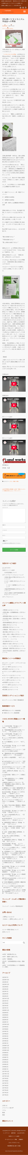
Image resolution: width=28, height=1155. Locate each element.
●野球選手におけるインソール (10, 669)
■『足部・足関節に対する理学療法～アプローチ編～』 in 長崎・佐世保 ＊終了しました (14, 828)
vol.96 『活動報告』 (7, 959)
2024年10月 (5, 979)
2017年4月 (5, 1090)
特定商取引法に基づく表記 (14, 1145)
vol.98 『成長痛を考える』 (9, 954)
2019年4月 (5, 1038)
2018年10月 (5, 1050)
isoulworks (5, 26)
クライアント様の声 (8, 1108)
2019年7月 (5, 1031)
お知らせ (4, 1105)
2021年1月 (5, 1008)
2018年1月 (5, 1069)
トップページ (6, 1133)
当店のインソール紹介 (8, 570)
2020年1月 (5, 1022)
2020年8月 (5, 1015)
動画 (14, 481)
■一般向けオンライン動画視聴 (10, 713)
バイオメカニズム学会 (10, 54)
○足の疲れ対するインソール (10, 641)
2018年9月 (5, 1052)
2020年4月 (5, 1019)
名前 (4, 525)
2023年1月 (5, 991)
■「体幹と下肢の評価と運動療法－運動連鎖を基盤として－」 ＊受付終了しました (14, 807)
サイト (3, 535)
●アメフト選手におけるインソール (12, 684)
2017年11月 (5, 1073)
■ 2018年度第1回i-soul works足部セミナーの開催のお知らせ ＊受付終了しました (13, 862)
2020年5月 (5, 1017)
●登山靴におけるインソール (10, 689)
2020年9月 (5, 1012)
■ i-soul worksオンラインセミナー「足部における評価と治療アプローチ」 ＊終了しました (13, 763)
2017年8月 (5, 1081)
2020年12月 (5, 1010)
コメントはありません (7, 28)
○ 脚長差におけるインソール (10, 610)
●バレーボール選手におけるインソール (13, 677)
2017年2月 (5, 1095)
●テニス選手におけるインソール (11, 680)
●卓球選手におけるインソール (10, 682)
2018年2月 (5, 1066)
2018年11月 (5, 1048)
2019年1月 (5, 1043)
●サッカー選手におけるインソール (12, 666)
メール (4, 530)
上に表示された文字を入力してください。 (12, 543)
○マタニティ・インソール (9, 639)
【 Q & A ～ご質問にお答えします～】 (13, 919)
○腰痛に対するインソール (9, 625)
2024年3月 (5, 982)
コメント (5, 507)
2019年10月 (5, 1024)
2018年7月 (5, 1057)
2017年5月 (5, 1088)
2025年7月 (5, 977)
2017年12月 (5, 1071)
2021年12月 (5, 998)
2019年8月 (5, 1029)
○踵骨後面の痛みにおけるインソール (12, 616)
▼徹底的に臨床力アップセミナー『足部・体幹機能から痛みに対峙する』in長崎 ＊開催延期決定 (13, 784)
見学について (6, 932)
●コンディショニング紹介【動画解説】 (13, 700)
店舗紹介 (21, 1139)
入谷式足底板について (10, 572)
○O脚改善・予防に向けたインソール (12, 629)
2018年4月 (5, 1062)
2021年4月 (5, 1005)
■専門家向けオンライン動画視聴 (11, 710)
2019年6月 (5, 1033)
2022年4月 (5, 993)
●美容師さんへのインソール (10, 687)
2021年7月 (5, 1001)
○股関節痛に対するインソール (10, 627)
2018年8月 (5, 1055)
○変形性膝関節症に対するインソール (12, 622)
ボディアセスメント (8, 596)
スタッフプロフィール (14, 1142)
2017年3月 (5, 1092)
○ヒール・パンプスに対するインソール (13, 646)
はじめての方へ (6, 567)
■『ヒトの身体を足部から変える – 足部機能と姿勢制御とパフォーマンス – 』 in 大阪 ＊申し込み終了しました (14, 891)
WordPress (20, 1151)
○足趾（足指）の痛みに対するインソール (14, 634)
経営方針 (13, 1133)
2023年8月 (5, 986)
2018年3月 (5, 1064)
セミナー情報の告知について (10, 929)
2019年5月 (5, 1036)
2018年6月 (5, 1059)
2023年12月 (5, 984)
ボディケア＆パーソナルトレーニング (12, 575)
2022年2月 (5, 996)
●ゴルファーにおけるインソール (11, 675)
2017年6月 (5, 1085)
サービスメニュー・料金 (11, 1139)
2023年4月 (5, 989)
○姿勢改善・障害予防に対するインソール (14, 648)
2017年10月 (5, 1076)
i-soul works (8, 10)
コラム (10, 481)
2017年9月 (5, 1078)
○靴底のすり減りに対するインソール (12, 643)
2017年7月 (5, 1083)
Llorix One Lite (8, 1151)
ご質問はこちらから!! (8, 916)
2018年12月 (5, 1045)
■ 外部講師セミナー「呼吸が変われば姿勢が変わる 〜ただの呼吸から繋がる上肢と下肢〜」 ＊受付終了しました (14, 853)
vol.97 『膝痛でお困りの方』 (10, 956)
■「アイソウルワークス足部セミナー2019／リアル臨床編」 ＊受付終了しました (13, 801)
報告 (17, 481)
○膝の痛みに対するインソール (10, 632)
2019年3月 (5, 1041)
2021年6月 (5, 1003)
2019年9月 (5, 1026)
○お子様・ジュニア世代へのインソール (13, 636)
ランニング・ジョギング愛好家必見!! (12, 906)
